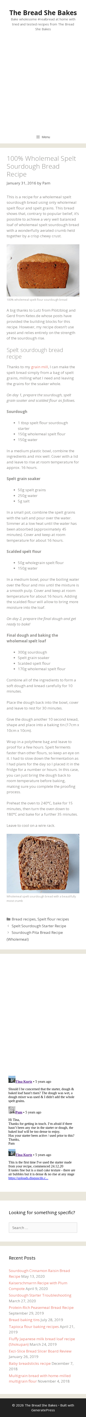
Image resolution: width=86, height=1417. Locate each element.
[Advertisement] (43, 85)
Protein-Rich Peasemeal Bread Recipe (41, 1307)
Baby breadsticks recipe (30, 1363)
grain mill (39, 366)
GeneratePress (43, 1410)
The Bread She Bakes (43, 12)
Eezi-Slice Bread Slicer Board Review (40, 1351)
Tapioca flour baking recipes (34, 1326)
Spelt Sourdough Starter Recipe (39, 925)
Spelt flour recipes (53, 919)
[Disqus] (43, 1015)
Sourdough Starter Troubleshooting (40, 1295)
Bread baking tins (24, 1319)
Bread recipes (24, 919)
